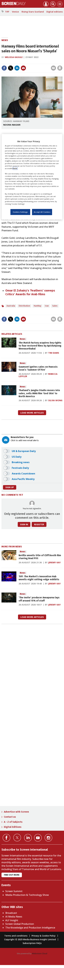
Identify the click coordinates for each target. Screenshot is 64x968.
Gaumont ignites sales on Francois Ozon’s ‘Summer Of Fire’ (38, 368)
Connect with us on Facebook (6, 838)
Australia (11, 306)
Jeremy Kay (54, 562)
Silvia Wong (55, 400)
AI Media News (13, 916)
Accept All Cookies (42, 212)
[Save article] (60, 68)
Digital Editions (12, 827)
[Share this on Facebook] (4, 68)
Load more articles (32, 412)
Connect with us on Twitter (17, 838)
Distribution (24, 306)
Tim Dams (53, 352)
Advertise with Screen (16, 811)
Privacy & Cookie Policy (44, 935)
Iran (47, 306)
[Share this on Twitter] (10, 68)
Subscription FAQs (32, 943)
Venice (15, 11)
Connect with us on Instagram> (48, 838)
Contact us (10, 816)
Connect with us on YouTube (38, 838)
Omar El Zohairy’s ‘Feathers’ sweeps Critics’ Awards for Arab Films (30, 292)
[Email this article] (23, 68)
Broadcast (11, 913)
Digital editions (54, 11)
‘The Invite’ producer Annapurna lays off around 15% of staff (39, 599)
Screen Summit (13, 891)
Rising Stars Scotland (33, 11)
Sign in (21, 61)
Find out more (11, 875)
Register (39, 524)
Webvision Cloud (39, 953)
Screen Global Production (19, 924)
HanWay (37, 306)
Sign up (9, 487)
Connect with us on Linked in (28, 838)
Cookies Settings (20, 212)
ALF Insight (11, 920)
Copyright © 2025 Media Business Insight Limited (30, 939)
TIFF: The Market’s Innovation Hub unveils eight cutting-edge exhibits (39, 578)
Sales (54, 306)
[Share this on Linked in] (17, 68)
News (4, 40)
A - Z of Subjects (13, 821)
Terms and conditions (15, 935)
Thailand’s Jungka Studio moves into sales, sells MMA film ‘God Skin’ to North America (39, 393)
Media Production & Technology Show (27, 895)
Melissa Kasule (14, 57)
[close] (62, 61)
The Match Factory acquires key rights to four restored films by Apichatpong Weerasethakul (40, 345)
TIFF (7, 11)
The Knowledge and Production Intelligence (30, 927)
